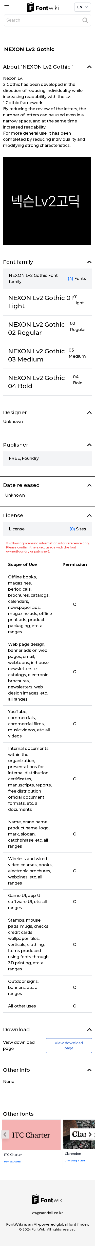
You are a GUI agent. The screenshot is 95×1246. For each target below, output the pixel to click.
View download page (69, 1045)
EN (79, 7)
